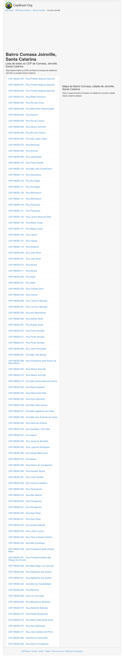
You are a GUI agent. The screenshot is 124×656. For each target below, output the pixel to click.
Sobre (41, 651)
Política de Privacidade (73, 651)
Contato (34, 651)
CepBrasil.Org (22, 5)
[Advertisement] (62, 33)
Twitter (47, 651)
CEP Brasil (26, 651)
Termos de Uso (57, 651)
